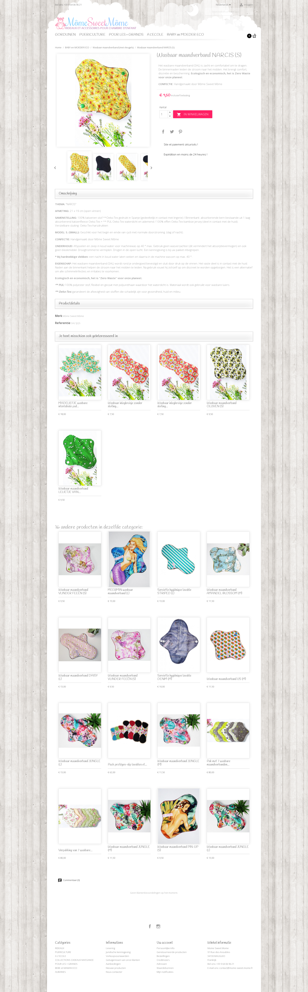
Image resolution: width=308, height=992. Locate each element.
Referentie (62, 323)
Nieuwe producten (116, 968)
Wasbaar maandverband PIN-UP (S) (177, 848)
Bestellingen (163, 956)
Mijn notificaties (165, 971)
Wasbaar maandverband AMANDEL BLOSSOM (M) (224, 591)
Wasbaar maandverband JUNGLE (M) (178, 763)
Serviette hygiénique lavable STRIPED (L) (174, 591)
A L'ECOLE (155, 34)
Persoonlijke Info (165, 948)
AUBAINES (60, 971)
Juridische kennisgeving (118, 952)
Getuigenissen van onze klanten (123, 960)
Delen (163, 131)
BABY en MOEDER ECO (185, 34)
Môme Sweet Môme (73, 316)
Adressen (162, 963)
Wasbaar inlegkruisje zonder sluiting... (125, 405)
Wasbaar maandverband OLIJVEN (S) (221, 405)
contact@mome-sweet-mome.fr (236, 968)
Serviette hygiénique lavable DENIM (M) (174, 677)
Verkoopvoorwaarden (117, 956)
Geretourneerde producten (172, 952)
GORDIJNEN (65, 34)
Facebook (149, 926)
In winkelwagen (193, 114)
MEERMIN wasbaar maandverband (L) (120, 591)
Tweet (171, 131)
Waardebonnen (165, 968)
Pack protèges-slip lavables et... (127, 765)
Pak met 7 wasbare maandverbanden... (218, 763)
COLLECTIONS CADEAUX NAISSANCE (74, 960)
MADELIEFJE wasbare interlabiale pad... (73, 405)
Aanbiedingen (113, 963)
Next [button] (150, 167)
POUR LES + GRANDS (126, 34)
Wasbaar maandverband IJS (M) (226, 679)
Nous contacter (114, 971)
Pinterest (180, 131)
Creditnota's (163, 960)
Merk (58, 316)
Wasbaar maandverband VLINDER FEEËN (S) (73, 591)
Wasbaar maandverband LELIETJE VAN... (73, 490)
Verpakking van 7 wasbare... (75, 850)
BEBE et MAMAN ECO (66, 968)
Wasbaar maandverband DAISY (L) (78, 677)
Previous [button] (54, 167)
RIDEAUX (59, 948)
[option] (103, 100)
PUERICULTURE (92, 34)
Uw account (165, 942)
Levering (110, 948)
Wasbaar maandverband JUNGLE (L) (79, 763)
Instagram (158, 926)
